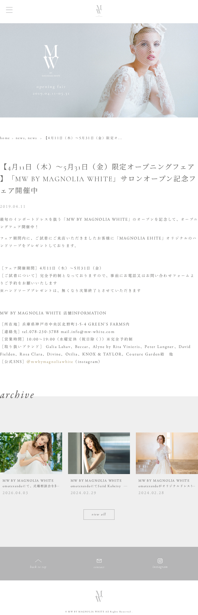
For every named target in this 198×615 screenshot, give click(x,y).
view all (99, 514)
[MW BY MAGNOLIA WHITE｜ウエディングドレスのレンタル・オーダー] (99, 11)
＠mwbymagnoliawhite (50, 362)
